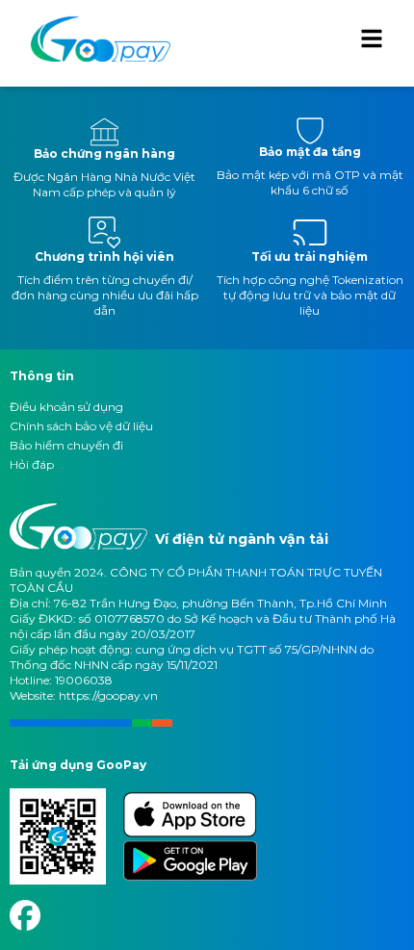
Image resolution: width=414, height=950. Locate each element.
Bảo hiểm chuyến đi (66, 445)
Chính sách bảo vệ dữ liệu (81, 426)
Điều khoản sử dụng (66, 406)
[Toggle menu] (371, 38)
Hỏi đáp (32, 464)
